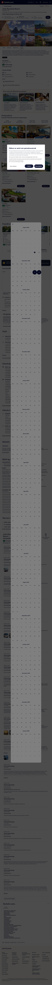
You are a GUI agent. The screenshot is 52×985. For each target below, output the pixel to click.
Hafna (29, 166)
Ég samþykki (38, 166)
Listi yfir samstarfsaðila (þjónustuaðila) (16, 161)
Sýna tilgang (13, 166)
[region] (26, 157)
